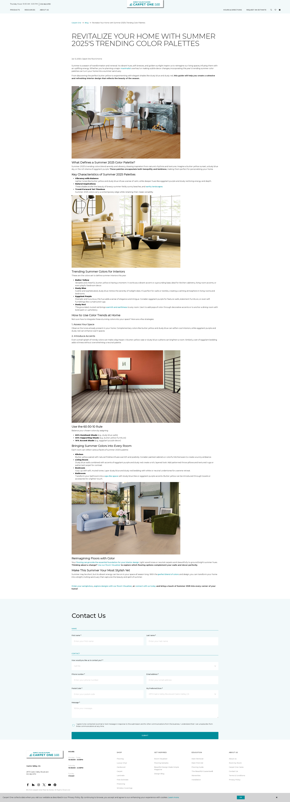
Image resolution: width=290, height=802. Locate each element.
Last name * (151, 635)
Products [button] (15, 10)
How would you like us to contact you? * (87, 660)
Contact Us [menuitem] (233, 771)
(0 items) (279, 10)
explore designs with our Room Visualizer (113, 586)
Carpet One (76, 23)
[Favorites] (275, 9)
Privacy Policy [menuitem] (234, 780)
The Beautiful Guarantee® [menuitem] (202, 771)
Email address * (152, 674)
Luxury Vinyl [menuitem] (122, 763)
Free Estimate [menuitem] (122, 780)
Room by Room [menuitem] (235, 763)
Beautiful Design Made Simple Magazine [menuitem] (166, 768)
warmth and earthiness (116, 307)
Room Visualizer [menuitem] (160, 759)
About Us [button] (44, 10)
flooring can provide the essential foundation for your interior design (107, 562)
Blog (86, 23)
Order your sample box (82, 586)
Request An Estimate (256, 10)
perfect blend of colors (168, 574)
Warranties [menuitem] (196, 775)
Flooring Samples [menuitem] (161, 763)
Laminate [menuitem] (120, 775)
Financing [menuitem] (121, 784)
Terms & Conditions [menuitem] (237, 775)
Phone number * (78, 674)
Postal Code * (77, 688)
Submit (145, 735)
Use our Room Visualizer (109, 565)
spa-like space (111, 476)
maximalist (126, 68)
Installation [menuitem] (196, 780)
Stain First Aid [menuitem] (197, 763)
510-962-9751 (45, 4)
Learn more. (173, 797)
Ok (241, 797)
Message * (76, 702)
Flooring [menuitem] (120, 759)
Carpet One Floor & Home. (43, 790)
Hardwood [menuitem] (121, 767)
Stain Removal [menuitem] (197, 759)
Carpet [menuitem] (119, 771)
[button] (271, 9)
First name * (76, 635)
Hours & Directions (232, 10)
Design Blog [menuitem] (159, 774)
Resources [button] (30, 10)
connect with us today (145, 586)
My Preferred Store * (154, 688)
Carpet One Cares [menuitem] (236, 767)
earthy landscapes (154, 187)
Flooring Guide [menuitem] (198, 767)
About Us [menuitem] (233, 759)
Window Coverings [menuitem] (124, 788)
